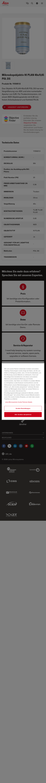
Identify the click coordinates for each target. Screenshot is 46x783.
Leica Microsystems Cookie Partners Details (18, 402)
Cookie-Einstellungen (23, 408)
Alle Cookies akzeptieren (23, 414)
